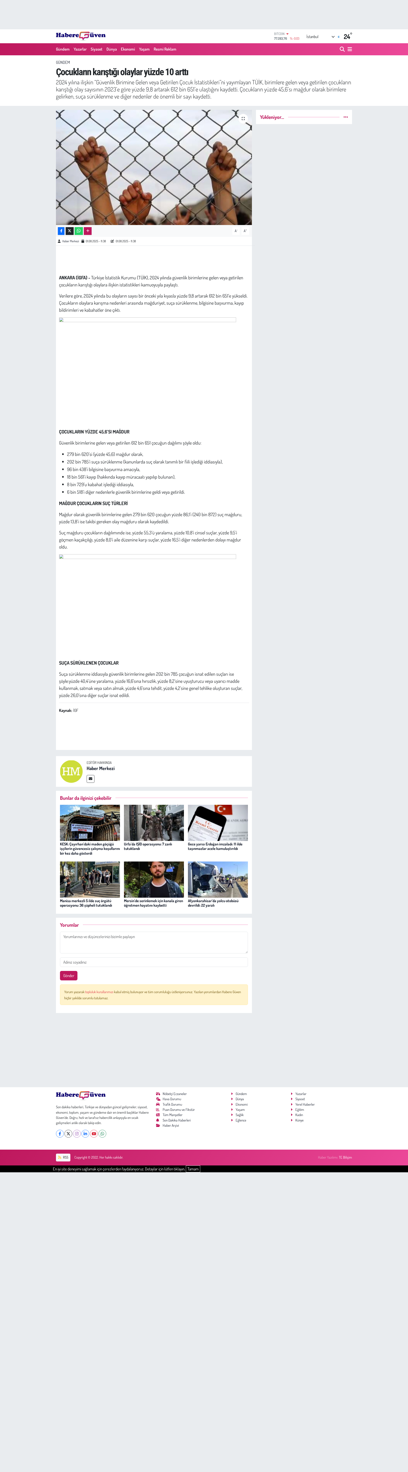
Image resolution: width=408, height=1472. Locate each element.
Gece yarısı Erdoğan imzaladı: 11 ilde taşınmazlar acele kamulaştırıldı (215, 846)
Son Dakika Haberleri (177, 1120)
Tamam (193, 1168)
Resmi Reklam (165, 49)
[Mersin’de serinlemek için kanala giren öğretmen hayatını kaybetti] (154, 878)
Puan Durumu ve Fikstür (179, 1109)
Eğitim (299, 1109)
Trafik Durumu (172, 1104)
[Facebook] (60, 1134)
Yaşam (144, 49)
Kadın (299, 1115)
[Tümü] (346, 116)
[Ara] (343, 49)
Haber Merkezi (70, 241)
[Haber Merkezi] (71, 770)
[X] (68, 1134)
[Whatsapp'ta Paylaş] (79, 231)
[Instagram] (77, 1134)
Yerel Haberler (305, 1104)
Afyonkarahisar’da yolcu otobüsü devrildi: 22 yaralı (213, 903)
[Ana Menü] (349, 49)
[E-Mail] (90, 779)
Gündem (63, 49)
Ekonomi (128, 49)
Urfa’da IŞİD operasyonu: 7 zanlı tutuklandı (148, 846)
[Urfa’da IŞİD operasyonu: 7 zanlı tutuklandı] (154, 822)
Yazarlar (80, 49)
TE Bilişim (345, 1157)
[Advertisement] (154, 1050)
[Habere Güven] (81, 36)
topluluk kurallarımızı (99, 992)
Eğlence (241, 1120)
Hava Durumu (172, 1099)
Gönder (68, 975)
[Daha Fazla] (88, 231)
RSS (65, 1157)
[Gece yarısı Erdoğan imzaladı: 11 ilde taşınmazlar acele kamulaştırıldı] (218, 822)
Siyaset (96, 49)
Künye (299, 1120)
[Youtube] (94, 1134)
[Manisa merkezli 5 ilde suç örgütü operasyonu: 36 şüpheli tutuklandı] (90, 878)
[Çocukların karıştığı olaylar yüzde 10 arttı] (154, 167)
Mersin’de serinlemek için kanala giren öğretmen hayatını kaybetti (153, 903)
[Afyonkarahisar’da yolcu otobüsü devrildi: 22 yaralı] (218, 878)
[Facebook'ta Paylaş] (61, 231)
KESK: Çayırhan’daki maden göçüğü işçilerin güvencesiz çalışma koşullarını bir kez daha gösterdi (90, 848)
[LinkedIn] (85, 1134)
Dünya (111, 49)
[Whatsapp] (102, 1134)
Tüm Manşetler (173, 1115)
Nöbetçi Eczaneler (175, 1093)
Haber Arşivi (171, 1125)
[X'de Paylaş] (70, 231)
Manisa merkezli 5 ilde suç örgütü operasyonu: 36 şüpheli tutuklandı (86, 903)
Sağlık (240, 1115)
